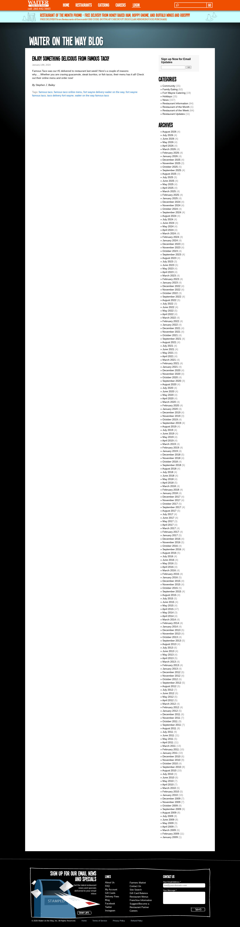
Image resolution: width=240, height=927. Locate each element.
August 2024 (169, 215)
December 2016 (171, 538)
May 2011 (168, 738)
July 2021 (168, 345)
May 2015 (168, 605)
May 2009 (168, 823)
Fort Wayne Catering (174, 92)
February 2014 (171, 623)
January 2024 (170, 240)
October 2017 (170, 503)
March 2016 (169, 570)
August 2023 (169, 258)
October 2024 (170, 208)
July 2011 (168, 731)
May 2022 (168, 310)
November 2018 (171, 458)
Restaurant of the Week (176, 110)
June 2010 (168, 777)
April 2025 (168, 187)
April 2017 (168, 524)
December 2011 (171, 714)
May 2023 (168, 268)
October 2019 (170, 419)
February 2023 (171, 279)
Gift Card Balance (139, 893)
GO (209, 5)
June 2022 (168, 307)
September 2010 (172, 767)
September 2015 (172, 591)
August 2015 (169, 595)
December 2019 (171, 412)
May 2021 (168, 352)
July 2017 (168, 514)
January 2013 (170, 668)
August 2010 (169, 770)
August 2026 (169, 131)
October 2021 (170, 335)
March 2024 (169, 233)
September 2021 (172, 338)
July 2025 (168, 177)
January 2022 (170, 324)
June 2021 (168, 349)
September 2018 (172, 465)
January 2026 (170, 156)
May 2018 (168, 479)
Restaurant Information (175, 103)
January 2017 (170, 535)
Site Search (136, 889)
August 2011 (169, 728)
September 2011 (172, 724)
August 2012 (169, 686)
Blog (107, 900)
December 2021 (171, 328)
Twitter (108, 907)
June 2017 (168, 517)
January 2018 (170, 493)
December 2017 (171, 496)
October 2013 (170, 637)
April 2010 (168, 784)
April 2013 (168, 658)
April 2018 (168, 482)
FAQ (107, 886)
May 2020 (168, 394)
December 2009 (171, 798)
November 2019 (171, 416)
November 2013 (171, 633)
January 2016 (170, 577)
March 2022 (169, 317)
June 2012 (168, 693)
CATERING (103, 5)
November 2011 (171, 717)
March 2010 (169, 788)
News (166, 99)
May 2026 (168, 142)
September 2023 (172, 254)
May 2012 (168, 696)
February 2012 (171, 707)
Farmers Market (138, 882)
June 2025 (168, 180)
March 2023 (169, 275)
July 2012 (168, 689)
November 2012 (171, 675)
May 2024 (168, 226)
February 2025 (171, 194)
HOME (66, 5)
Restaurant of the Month (176, 106)
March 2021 (169, 359)
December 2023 (171, 244)
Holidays (167, 96)
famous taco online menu (68, 92)
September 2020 (172, 380)
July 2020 (168, 387)
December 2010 (171, 756)
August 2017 (169, 510)
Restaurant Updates (174, 113)
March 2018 (169, 486)
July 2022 (168, 303)
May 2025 (168, 184)
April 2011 (167, 742)
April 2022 (168, 314)
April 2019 (168, 440)
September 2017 (172, 507)
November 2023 (171, 247)
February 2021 (171, 363)
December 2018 (171, 454)
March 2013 (169, 661)
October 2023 (170, 251)
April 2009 (168, 826)
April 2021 (168, 356)
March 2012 (169, 703)
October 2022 (170, 293)
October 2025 (170, 166)
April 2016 (168, 566)
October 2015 (170, 588)
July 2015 (168, 598)
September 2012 (172, 682)
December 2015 (171, 581)
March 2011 (169, 745)
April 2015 (168, 609)
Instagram (110, 910)
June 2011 (168, 735)
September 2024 (172, 212)
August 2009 (169, 812)
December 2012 (171, 672)
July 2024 (168, 219)
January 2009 (170, 837)
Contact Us (135, 886)
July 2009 (168, 816)
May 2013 (168, 654)
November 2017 (171, 500)
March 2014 (169, 619)
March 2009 (169, 830)
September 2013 (172, 640)
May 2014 (168, 612)
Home (84, 921)
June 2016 (168, 559)
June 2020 (168, 391)
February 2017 (171, 531)
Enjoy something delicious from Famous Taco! (70, 58)
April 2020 (168, 398)
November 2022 (171, 289)
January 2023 (170, 282)
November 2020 (171, 373)
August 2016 (169, 552)
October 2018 (170, 461)
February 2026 (171, 152)
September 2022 (172, 296)
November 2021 (171, 331)
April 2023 (168, 272)
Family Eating (170, 89)
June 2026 (168, 138)
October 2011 (170, 721)
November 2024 (171, 205)
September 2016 (172, 549)
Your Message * (170, 890)
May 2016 (168, 563)
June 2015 (168, 602)
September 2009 (172, 809)
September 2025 (172, 170)
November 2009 (171, 802)
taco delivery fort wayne (60, 95)
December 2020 (171, 370)
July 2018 (168, 472)
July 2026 (168, 135)
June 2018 (168, 475)
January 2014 (170, 626)
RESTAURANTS (84, 5)
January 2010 (170, 795)
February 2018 (171, 489)
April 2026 (168, 145)
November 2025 (171, 163)
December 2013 (171, 630)
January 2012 (170, 710)
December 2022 (171, 286)
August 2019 (169, 426)
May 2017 (168, 521)
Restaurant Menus (139, 896)
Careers (121, 5)
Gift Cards (110, 893)
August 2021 (169, 342)
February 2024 (171, 237)
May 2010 (168, 781)
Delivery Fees (112, 896)
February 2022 (171, 321)
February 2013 (171, 665)
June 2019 (168, 433)
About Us (110, 882)
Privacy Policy (119, 921)
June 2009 (168, 819)
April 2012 (168, 700)
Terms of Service (99, 921)
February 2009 (171, 833)
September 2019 (172, 423)
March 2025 (169, 191)
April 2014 (168, 616)
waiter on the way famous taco (92, 95)
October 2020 (170, 377)
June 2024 (168, 222)
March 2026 (169, 149)
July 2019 (168, 430)
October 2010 (170, 763)
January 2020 (170, 409)
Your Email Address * (172, 882)
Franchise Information (141, 900)
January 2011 (170, 752)
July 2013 (168, 647)
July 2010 (168, 774)
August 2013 (169, 644)
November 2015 (171, 584)
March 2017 (169, 528)
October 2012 (170, 679)
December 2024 (171, 201)
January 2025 (170, 198)
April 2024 (168, 230)
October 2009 (170, 805)
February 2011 (171, 749)
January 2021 (170, 366)
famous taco (46, 92)
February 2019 (171, 447)
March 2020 (169, 401)
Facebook (110, 903)
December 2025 (171, 159)
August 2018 (169, 468)
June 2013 (168, 651)
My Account (111, 889)
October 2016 (170, 545)
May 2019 (168, 437)
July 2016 (168, 556)
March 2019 (169, 444)
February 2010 (171, 791)
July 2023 (168, 261)
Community (169, 85)
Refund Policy (136, 921)
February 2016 (171, 573)
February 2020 (171, 405)
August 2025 (169, 173)
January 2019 (170, 451)
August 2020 (169, 384)
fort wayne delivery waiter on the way (103, 92)
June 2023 (168, 265)
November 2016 (171, 542)
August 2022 (169, 300)
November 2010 (171, 760)
